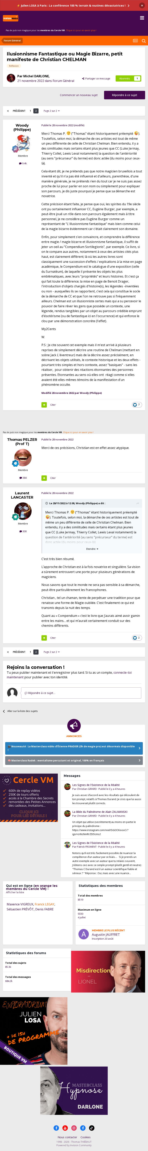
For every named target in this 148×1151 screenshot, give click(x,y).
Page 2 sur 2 (51, 110)
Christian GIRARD (87, 789)
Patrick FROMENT (87, 846)
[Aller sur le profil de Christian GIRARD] (67, 786)
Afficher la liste (15, 892)
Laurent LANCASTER (22, 495)
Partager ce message (97, 78)
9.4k (24, 163)
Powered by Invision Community (74, 1145)
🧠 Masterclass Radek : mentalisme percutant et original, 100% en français (56, 760)
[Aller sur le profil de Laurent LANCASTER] (23, 511)
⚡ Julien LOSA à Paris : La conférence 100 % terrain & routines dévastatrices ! (71, 5)
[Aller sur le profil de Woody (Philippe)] (23, 143)
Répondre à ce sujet (124, 95)
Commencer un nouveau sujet (79, 95)
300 (24, 531)
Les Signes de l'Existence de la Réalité (96, 785)
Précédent (19, 110)
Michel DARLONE (36, 76)
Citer (53, 404)
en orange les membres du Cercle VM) (31, 887)
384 (24, 477)
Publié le (111, 789)
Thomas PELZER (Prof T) (22, 442)
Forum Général (63, 81)
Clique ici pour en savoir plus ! (81, 30)
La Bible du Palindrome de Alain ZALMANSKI (99, 812)
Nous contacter (67, 1137)
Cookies (86, 1137)
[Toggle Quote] (47, 503)
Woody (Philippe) (22, 127)
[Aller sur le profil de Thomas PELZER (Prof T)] (23, 457)
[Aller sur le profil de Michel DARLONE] (11, 78)
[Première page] (8, 110)
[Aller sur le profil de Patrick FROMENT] (67, 844)
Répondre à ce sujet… (41, 693)
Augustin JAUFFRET (106, 934)
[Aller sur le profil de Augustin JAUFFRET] (83, 934)
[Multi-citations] (44, 405)
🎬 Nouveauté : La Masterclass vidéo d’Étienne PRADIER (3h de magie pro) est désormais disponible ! (71, 748)
